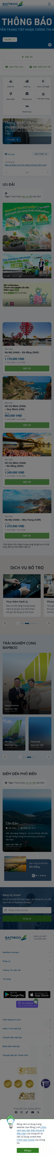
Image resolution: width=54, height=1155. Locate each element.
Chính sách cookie (25, 1139)
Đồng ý (27, 1150)
